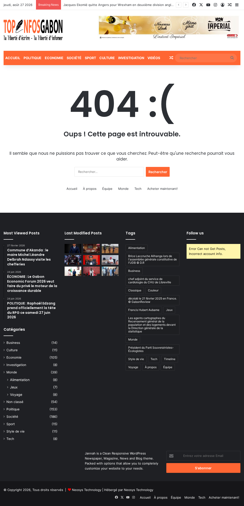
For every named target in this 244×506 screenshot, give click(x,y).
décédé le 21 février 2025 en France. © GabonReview (152, 300)
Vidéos (153, 58)
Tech (138, 189)
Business (13, 343)
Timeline (169, 359)
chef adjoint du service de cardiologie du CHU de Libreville (149, 280)
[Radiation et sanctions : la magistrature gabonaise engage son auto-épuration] (91, 248)
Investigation (131, 58)
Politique (32, 58)
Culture (107, 58)
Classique (134, 290)
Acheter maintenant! (162, 189)
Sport (90, 58)
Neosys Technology (86, 490)
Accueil (12, 58)
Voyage (16, 394)
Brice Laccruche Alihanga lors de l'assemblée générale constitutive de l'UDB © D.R (152, 259)
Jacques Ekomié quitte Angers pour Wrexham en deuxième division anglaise (120, 5)
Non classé (14, 402)
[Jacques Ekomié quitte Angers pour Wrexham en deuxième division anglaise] (73, 259)
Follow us (195, 233)
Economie (54, 58)
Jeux (14, 387)
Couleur (153, 290)
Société (74, 58)
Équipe (107, 189)
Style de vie (15, 431)
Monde (123, 189)
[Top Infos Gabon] (33, 30)
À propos (90, 189)
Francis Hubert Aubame (143, 310)
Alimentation (20, 380)
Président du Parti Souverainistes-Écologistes (151, 349)
